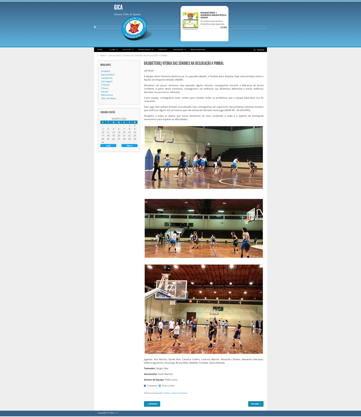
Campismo (107, 78)
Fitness (105, 88)
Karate (104, 91)
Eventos (162, 49)
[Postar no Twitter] (167, 385)
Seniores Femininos (179, 393)
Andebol (105, 71)
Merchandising (198, 49)
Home (100, 49)
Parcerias (176, 50)
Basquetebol (158, 393)
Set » (129, 145)
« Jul (108, 145)
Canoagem (107, 81)
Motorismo (107, 95)
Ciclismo (105, 84)
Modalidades (143, 50)
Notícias (125, 50)
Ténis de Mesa (108, 98)
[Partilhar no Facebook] (150, 385)
